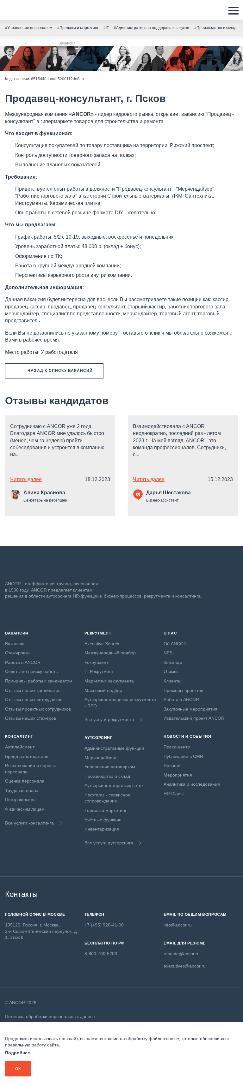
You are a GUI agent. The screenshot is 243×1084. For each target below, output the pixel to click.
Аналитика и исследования (192, 784)
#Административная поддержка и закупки (151, 28)
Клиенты (172, 680)
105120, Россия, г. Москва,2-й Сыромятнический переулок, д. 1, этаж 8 (41, 931)
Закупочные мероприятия (190, 709)
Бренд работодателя (26, 756)
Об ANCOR (175, 643)
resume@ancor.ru (182, 953)
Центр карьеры (20, 799)
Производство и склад (107, 776)
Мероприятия (178, 774)
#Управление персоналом (28, 28)
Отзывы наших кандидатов (32, 690)
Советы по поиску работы (32, 671)
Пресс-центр (177, 746)
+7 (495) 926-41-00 (104, 924)
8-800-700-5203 (100, 953)
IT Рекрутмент (99, 671)
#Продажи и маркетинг (77, 28)
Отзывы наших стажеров (30, 718)
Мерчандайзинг (100, 757)
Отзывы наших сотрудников (33, 699)
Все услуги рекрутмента (109, 719)
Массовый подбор (103, 690)
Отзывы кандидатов (57, 400)
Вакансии (39, 43)
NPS (168, 652)
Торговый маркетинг (105, 810)
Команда (173, 662)
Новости (172, 765)
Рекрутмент (96, 662)
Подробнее (17, 1052)
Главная (12, 43)
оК (18, 1069)
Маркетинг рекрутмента (109, 680)
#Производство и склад (215, 28)
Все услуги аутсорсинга (108, 842)
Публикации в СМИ (183, 756)
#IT (106, 28)
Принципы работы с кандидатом (38, 680)
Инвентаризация (101, 828)
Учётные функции (103, 819)
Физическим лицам (25, 809)
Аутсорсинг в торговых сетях (114, 785)
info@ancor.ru (178, 924)
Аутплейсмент (19, 746)
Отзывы (171, 671)
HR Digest (174, 793)
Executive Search (101, 643)
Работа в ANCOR (22, 662)
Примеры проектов (183, 690)
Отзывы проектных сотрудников (38, 709)
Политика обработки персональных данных (50, 1016)
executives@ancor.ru (185, 965)
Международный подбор (110, 652)
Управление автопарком (109, 766)
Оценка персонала (24, 780)
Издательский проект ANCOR (194, 718)
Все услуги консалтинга (29, 822)
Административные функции (114, 748)
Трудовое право (21, 790)
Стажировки (17, 652)
